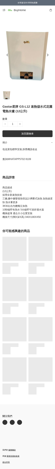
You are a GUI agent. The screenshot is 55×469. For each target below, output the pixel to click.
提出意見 (6, 462)
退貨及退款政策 (13, 456)
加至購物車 (27, 133)
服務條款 (12, 450)
